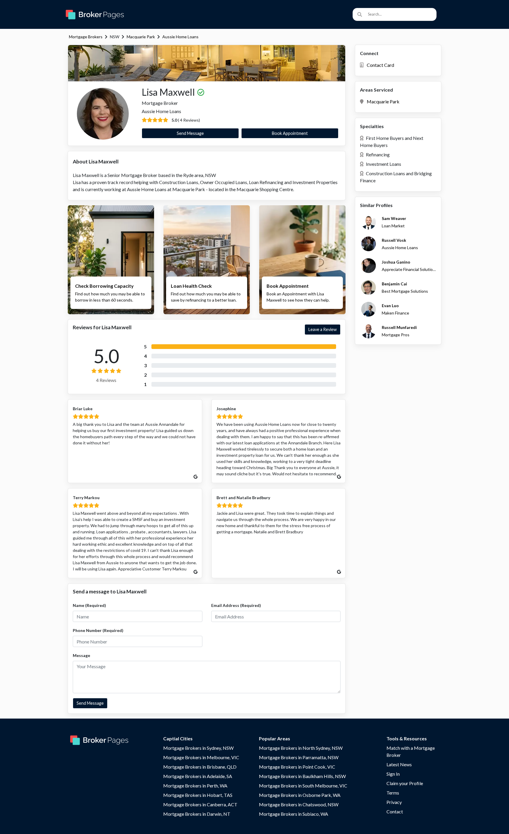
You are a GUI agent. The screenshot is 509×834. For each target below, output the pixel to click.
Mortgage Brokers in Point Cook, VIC (297, 767)
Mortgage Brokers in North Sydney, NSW (301, 748)
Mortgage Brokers (86, 36)
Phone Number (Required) (98, 630)
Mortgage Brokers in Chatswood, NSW (298, 804)
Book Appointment (290, 133)
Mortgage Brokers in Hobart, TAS (197, 795)
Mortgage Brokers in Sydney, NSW (198, 748)
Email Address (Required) (236, 605)
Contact (394, 811)
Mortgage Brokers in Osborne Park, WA (300, 795)
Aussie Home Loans (180, 36)
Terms (392, 792)
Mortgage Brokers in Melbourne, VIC (201, 757)
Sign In (393, 774)
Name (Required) (89, 605)
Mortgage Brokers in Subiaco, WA (293, 814)
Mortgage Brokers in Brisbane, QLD (200, 767)
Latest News (399, 764)
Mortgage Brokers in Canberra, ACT (200, 804)
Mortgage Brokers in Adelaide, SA (197, 776)
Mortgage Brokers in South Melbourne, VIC (303, 785)
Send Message (190, 133)
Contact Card (380, 65)
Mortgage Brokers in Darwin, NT (196, 814)
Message (81, 655)
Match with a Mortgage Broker (410, 751)
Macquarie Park (141, 36)
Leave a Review (322, 329)
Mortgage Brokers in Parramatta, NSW (298, 757)
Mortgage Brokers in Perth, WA (195, 785)
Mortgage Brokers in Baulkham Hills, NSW (302, 776)
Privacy (394, 802)
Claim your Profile (404, 783)
